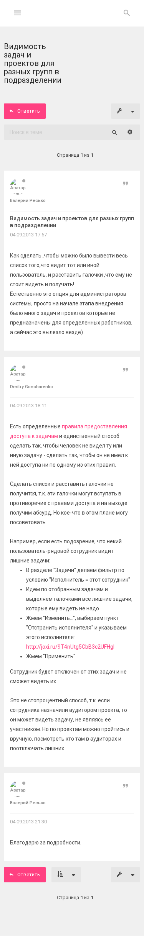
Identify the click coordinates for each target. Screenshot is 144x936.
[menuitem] (126, 13)
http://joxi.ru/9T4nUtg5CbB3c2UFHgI (70, 647)
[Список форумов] (72, 19)
